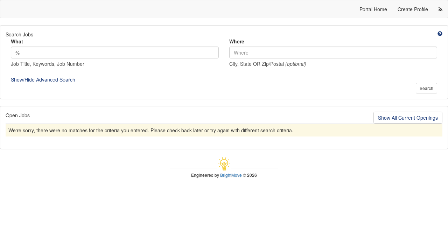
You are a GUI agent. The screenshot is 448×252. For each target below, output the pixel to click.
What (17, 41)
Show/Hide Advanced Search (43, 79)
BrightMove (231, 175)
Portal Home (373, 9)
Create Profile (413, 9)
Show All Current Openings (408, 117)
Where (236, 41)
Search (426, 88)
